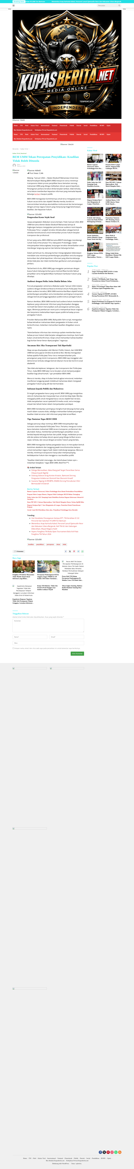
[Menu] (14, 5)
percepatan (50, 544)
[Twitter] (104, 1152)
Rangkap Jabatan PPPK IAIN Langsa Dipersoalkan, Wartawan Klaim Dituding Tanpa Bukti (95, 255)
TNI (21, 125)
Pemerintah (63, 125)
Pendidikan (93, 125)
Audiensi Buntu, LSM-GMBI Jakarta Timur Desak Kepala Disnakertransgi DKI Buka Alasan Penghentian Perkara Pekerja (113, 202)
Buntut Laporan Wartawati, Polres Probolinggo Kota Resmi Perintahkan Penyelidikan (54, 491)
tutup (9, 9)
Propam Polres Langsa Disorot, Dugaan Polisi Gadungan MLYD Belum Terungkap (53, 494)
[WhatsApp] (116, 1152)
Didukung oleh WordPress (60, 1163)
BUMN (102, 125)
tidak (64, 544)
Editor (18, 164)
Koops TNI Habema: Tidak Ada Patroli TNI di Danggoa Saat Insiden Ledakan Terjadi (47, 587)
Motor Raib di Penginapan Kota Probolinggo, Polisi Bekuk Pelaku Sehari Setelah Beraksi (112, 237)
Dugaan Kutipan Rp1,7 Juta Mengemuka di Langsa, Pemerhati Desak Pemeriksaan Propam (53, 506)
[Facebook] (100, 1152)
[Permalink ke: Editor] (14, 165)
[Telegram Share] (78, 551)
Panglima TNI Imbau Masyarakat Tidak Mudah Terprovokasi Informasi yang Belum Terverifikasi (23, 577)
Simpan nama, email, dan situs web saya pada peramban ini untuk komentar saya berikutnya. (47, 648)
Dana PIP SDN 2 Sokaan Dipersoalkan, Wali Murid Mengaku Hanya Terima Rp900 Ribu (55, 502)
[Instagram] (112, 1152)
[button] (119, 5)
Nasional (54, 125)
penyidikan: (40, 544)
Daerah (79, 125)
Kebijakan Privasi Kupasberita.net (46, 130)
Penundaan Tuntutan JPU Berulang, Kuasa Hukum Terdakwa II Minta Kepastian (112, 220)
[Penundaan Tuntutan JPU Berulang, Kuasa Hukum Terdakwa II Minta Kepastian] (113, 211)
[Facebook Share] (65, 551)
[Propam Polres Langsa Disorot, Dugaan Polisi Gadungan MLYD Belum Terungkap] (113, 158)
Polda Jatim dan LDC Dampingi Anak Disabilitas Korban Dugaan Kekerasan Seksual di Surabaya (55, 498)
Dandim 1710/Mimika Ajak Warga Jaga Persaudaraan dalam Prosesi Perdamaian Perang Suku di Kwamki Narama (105, 280)
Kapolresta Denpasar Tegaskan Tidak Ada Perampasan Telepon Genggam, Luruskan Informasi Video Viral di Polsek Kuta (23, 601)
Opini (108, 125)
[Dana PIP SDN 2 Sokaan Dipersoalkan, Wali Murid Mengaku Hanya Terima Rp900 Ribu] (113, 176)
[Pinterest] (108, 1152)
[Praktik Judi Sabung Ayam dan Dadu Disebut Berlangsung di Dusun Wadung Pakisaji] (95, 211)
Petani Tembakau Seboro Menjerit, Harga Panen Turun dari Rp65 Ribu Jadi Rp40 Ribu (94, 237)
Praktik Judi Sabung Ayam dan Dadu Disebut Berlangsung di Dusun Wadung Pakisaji (95, 220)
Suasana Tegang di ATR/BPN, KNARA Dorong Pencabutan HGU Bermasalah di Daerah (105, 295)
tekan (58, 544)
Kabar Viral (34, 125)
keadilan (31, 544)
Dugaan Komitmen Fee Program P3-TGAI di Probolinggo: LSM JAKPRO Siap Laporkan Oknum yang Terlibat (106, 302)
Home (16, 125)
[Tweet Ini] (70, 551)
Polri (26, 125)
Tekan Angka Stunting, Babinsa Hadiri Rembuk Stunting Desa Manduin (72, 587)
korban (37, 194)
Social (85, 125)
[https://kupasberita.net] (67, 64)
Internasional (45, 125)
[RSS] (119, 1152)
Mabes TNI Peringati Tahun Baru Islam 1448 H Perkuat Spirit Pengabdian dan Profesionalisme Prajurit (106, 287)
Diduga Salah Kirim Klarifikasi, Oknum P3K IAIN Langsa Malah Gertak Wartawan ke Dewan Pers (113, 255)
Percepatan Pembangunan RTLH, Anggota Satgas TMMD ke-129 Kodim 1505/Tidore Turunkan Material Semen (48, 577)
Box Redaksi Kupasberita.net (23, 130)
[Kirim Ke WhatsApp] (82, 551)
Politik (72, 125)
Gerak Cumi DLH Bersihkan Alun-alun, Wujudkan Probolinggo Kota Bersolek (52, 510)
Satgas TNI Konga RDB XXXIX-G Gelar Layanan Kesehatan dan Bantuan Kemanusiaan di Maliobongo (105, 272)
